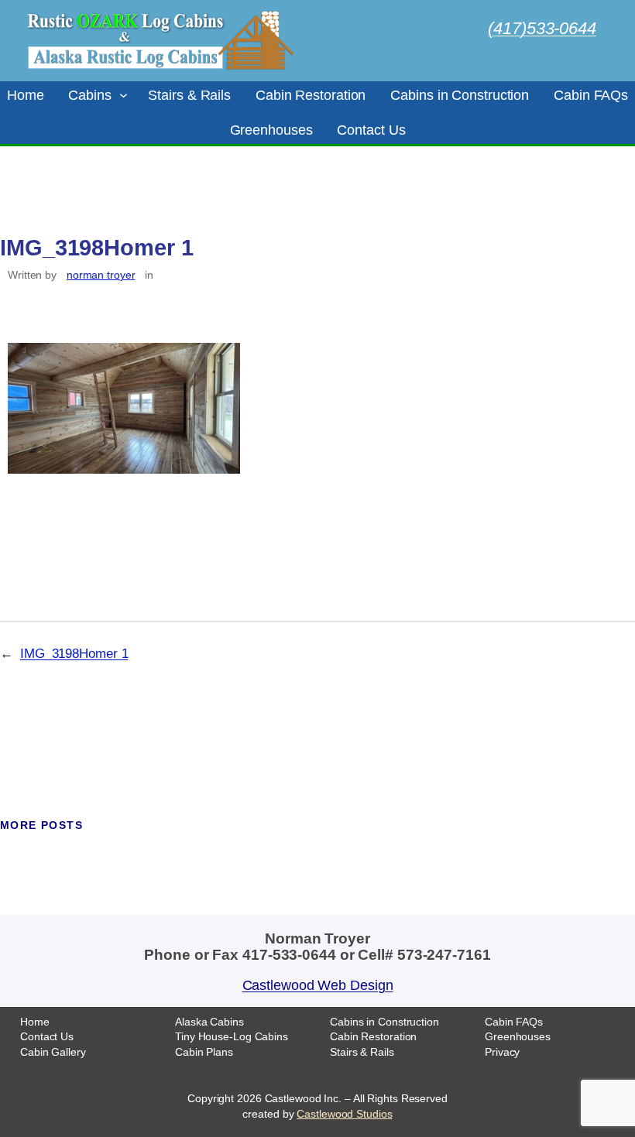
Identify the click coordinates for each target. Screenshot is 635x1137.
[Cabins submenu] (123, 95)
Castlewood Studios (344, 1114)
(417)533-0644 (542, 28)
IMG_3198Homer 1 (74, 653)
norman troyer (101, 275)
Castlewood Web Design (317, 985)
